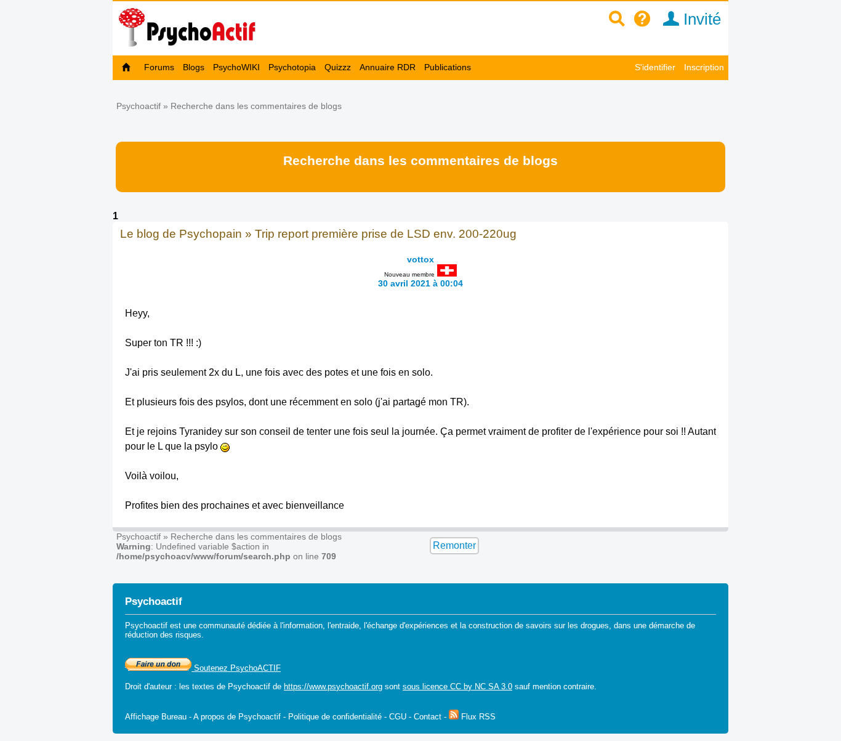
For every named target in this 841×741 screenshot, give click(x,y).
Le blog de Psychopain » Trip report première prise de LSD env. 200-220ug (318, 233)
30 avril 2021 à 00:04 (420, 283)
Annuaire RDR (388, 67)
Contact (427, 716)
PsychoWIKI (236, 67)
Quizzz (337, 67)
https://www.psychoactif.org (333, 686)
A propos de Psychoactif (237, 716)
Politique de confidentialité (335, 716)
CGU (397, 716)
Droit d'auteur (148, 686)
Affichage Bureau (156, 716)
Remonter (454, 545)
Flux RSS (477, 716)
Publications (447, 67)
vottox (420, 259)
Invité (700, 19)
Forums (159, 67)
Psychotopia (292, 67)
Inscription (704, 67)
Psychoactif (138, 106)
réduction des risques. (164, 634)
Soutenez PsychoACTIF (236, 668)
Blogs (193, 67)
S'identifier (655, 67)
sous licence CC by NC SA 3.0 (457, 686)
